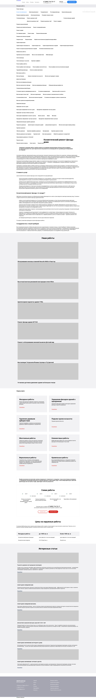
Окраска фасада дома (67, 12)
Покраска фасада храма (41, 33)
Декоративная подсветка (51, 124)
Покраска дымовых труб (46, 21)
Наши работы (36, 688)
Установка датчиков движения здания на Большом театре (36, 382)
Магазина (54, 115)
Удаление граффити (35, 60)
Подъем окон (41, 143)
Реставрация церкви (21, 33)
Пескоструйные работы (21, 63)
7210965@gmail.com (47, 2)
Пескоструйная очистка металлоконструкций (59, 66)
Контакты (37, 2)
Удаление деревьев (20, 127)
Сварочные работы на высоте (58, 91)
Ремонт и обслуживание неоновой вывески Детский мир (36, 342)
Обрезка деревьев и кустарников (23, 134)
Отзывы (32, 2)
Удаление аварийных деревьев (34, 130)
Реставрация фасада (55, 12)
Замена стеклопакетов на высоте (35, 76)
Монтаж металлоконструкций (35, 97)
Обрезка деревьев (20, 130)
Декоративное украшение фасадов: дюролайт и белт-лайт (31, 622)
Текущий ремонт (44, 12)
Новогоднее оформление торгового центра (26, 115)
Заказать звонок (53, 511)
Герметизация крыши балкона (66, 45)
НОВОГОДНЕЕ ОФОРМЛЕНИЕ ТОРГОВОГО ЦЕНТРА (29, 661)
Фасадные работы (20, 5)
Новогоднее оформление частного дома (25, 109)
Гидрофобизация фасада (22, 70)
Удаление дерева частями (57, 130)
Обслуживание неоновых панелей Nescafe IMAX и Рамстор (36, 261)
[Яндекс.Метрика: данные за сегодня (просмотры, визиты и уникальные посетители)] (20, 697)
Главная (35, 680)
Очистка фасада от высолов (22, 60)
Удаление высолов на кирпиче (23, 54)
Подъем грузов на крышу (22, 143)
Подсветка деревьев (21, 124)
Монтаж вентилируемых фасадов (23, 82)
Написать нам (42, 511)
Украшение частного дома (22, 106)
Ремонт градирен (57, 21)
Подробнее (19, 572)
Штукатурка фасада (35, 15)
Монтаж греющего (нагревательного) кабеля (53, 94)
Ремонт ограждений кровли (39, 27)
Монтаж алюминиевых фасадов (39, 85)
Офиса (48, 115)
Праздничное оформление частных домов (46, 109)
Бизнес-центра (41, 115)
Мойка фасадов (49, 54)
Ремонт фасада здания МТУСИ (28, 322)
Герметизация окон (36, 45)
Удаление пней (36, 134)
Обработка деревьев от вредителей (62, 134)
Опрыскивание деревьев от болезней (24, 137)
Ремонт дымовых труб (32, 18)
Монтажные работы (20, 73)
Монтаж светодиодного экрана (52, 76)
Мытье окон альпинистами (38, 54)
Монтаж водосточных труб (22, 94)
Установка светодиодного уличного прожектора (55, 97)
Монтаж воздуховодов (36, 94)
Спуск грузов (33, 143)
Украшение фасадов (21, 103)
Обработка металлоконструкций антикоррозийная (45, 39)
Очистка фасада (20, 57)
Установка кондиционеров (44, 91)
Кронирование (46, 130)
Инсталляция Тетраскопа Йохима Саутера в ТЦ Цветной (36, 362)
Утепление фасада (20, 18)
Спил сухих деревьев (46, 134)
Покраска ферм (28, 39)
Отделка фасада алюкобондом (23, 88)
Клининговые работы (21, 51)
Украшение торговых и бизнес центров (25, 112)
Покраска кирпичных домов (22, 15)
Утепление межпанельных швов (46, 48)
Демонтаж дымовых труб (32, 21)
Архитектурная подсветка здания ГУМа (30, 302)
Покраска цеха (19, 39)
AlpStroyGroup (20, 681)
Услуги (23, 2)
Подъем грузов (19, 140)
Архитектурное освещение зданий (35, 124)
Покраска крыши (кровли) (22, 24)
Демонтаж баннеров (21, 79)
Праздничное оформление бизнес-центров (48, 118)
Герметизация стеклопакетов (23, 45)
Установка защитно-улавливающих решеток (26, 91)
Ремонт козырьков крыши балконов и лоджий (26, 48)
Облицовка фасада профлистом (56, 85)
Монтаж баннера (20, 76)
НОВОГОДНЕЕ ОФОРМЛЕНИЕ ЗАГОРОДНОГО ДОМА (29, 642)
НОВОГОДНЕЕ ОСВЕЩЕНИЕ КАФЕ (25, 585)
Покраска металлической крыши (23, 27)
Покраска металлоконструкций (23, 36)
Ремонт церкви (19, 30)
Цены (27, 2)
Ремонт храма (31, 33)
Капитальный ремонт (33, 12)
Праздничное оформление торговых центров (26, 118)
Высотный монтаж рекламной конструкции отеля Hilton (36, 281)
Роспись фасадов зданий (69, 18)
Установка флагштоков (21, 97)
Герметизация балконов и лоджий (50, 45)
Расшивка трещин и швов (47, 15)
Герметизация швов (20, 42)
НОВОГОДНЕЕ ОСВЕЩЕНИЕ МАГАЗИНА (26, 603)
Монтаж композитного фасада (23, 85)
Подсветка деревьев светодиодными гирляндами (29, 565)
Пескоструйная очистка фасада (23, 66)
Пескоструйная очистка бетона (40, 66)
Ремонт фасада (19, 9)
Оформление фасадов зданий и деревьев (25, 121)
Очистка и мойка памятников (36, 70)
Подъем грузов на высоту (55, 690)
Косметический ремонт (21, 12)
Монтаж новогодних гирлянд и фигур (67, 124)
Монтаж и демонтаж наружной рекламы (25, 100)
